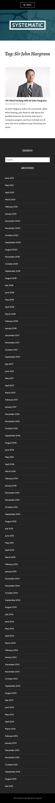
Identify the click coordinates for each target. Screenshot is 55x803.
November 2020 (12, 228)
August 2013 (10, 693)
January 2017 (10, 407)
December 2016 (12, 414)
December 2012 (12, 750)
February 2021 (11, 207)
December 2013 (12, 664)
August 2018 (11, 278)
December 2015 (12, 493)
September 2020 (13, 242)
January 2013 (10, 743)
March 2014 (10, 643)
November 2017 (12, 342)
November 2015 (12, 500)
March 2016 (10, 471)
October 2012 (11, 764)
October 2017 (11, 350)
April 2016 (9, 464)
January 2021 (10, 214)
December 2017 (12, 335)
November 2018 (12, 257)
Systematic (27, 25)
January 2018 (11, 328)
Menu (28, 5)
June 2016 (9, 450)
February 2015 (11, 564)
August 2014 (11, 607)
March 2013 (10, 729)
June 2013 (9, 707)
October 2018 (11, 264)
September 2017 (12, 357)
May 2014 (9, 628)
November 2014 (12, 586)
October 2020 (11, 235)
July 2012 (9, 786)
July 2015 (9, 528)
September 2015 (12, 514)
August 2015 (10, 521)
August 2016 (10, 443)
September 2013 (12, 686)
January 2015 (10, 571)
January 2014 (11, 657)
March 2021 (10, 199)
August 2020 (11, 249)
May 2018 (9, 299)
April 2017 (9, 385)
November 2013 (12, 671)
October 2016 (11, 428)
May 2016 (9, 457)
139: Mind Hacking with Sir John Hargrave (26, 100)
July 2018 (9, 285)
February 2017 (11, 400)
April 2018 (9, 307)
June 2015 (9, 536)
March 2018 (10, 314)
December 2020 (12, 221)
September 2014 (12, 600)
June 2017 (9, 371)
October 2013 (11, 679)
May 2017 (9, 378)
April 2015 (9, 550)
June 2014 (9, 621)
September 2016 (12, 435)
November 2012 (12, 757)
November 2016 (12, 421)
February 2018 (11, 321)
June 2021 (9, 178)
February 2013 (11, 736)
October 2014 (11, 593)
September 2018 (12, 271)
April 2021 (9, 192)
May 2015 (9, 543)
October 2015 (11, 507)
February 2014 (11, 650)
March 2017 (10, 392)
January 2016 (10, 485)
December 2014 (12, 578)
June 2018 (9, 292)
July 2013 (9, 700)
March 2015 (10, 557)
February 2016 (11, 478)
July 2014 (9, 614)
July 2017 (9, 364)
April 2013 (9, 721)
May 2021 (9, 185)
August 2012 (10, 779)
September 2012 (12, 772)
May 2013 (9, 714)
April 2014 (9, 636)
